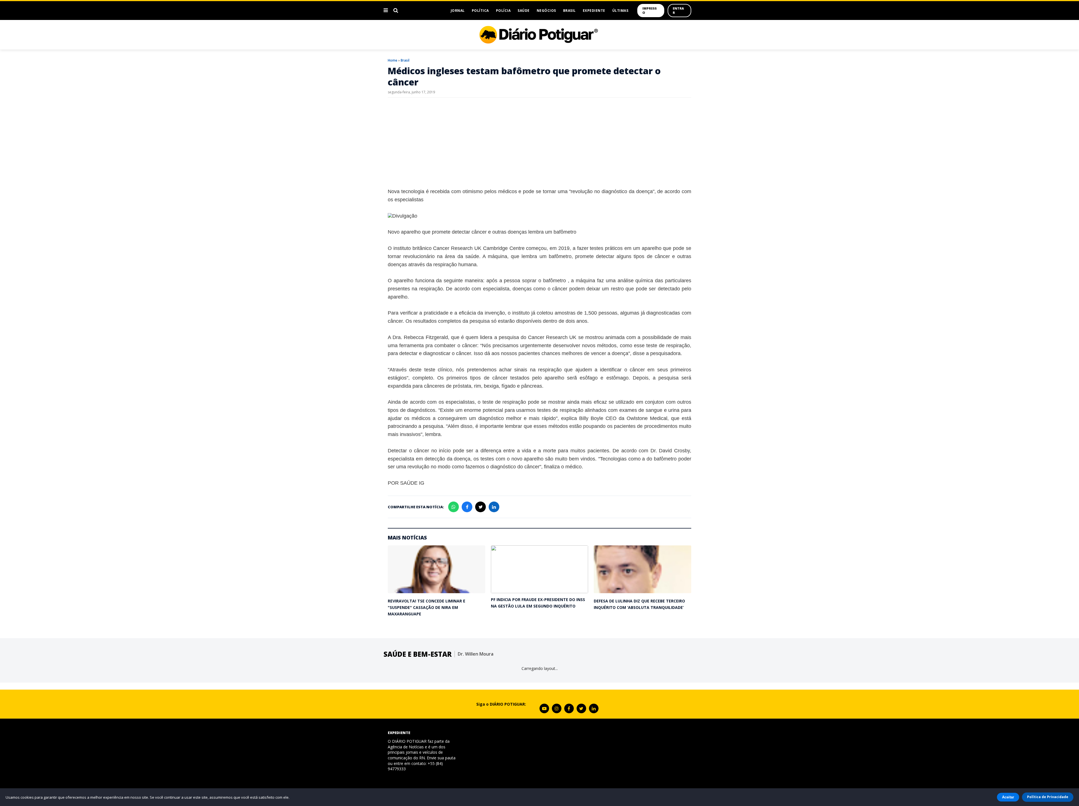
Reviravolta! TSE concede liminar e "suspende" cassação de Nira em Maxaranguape (426, 607)
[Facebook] (569, 708)
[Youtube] (544, 708)
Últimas (620, 10)
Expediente (594, 10)
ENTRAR (678, 10)
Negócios (546, 10)
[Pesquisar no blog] (395, 10)
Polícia (503, 10)
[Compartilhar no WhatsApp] (453, 507)
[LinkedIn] (594, 708)
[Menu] (386, 10)
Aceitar (1008, 797)
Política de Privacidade (1047, 796)
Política (480, 10)
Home (392, 60)
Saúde (524, 10)
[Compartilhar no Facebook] (467, 507)
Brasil (569, 10)
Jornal (458, 10)
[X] (581, 708)
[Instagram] (556, 708)
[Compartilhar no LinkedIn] (494, 507)
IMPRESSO (649, 10)
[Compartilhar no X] (480, 507)
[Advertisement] (539, 142)
